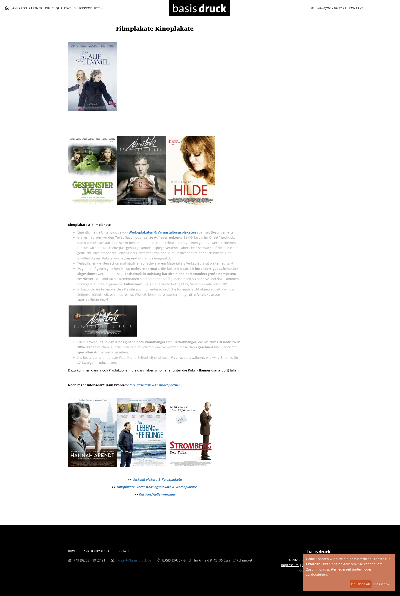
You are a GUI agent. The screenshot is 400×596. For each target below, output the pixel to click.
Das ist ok (381, 584)
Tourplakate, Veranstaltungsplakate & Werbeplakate (157, 487)
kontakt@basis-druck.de (133, 560)
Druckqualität (58, 8)
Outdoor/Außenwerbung (157, 494)
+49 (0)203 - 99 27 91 (331, 8)
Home (72, 550)
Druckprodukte (86, 8)
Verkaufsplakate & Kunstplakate (157, 479)
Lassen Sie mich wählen (324, 584)
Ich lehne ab (360, 584)
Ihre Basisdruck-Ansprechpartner (155, 385)
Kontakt (356, 8)
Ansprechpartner (27, 8)
